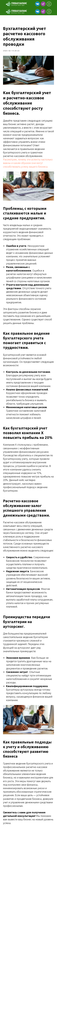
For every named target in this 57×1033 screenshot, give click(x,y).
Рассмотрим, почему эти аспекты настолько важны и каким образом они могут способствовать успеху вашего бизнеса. (28, 163)
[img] (37, 4)
